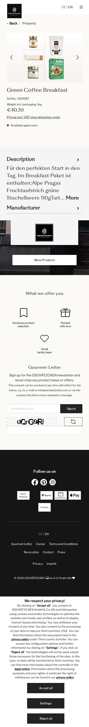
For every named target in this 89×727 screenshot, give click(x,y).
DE (64, 7)
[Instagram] (53, 482)
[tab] (43, 178)
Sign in (71, 408)
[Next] (77, 58)
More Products (44, 260)
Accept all (45, 688)
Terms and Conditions (63, 544)
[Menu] (81, 7)
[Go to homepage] (14, 11)
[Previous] (12, 58)
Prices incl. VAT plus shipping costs (33, 117)
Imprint (51, 563)
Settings (46, 703)
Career (40, 544)
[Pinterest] (44, 482)
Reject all (46, 718)
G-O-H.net (59, 578)
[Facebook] (35, 482)
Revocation (31, 552)
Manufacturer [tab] (23, 207)
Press (61, 552)
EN (70, 7)
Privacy (38, 563)
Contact (48, 552)
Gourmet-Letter (21, 544)
